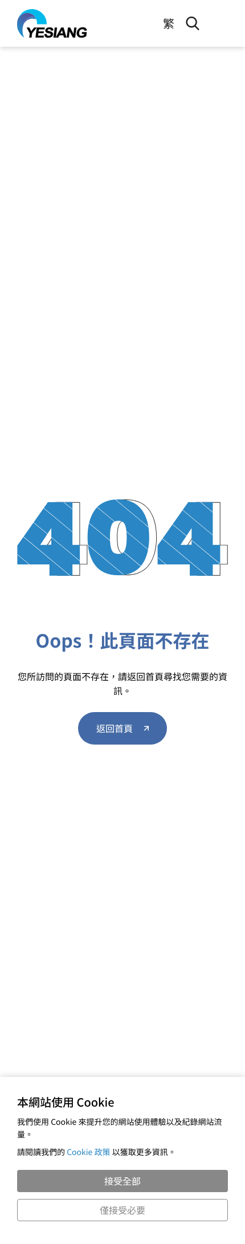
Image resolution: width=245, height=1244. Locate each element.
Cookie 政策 (88, 1152)
